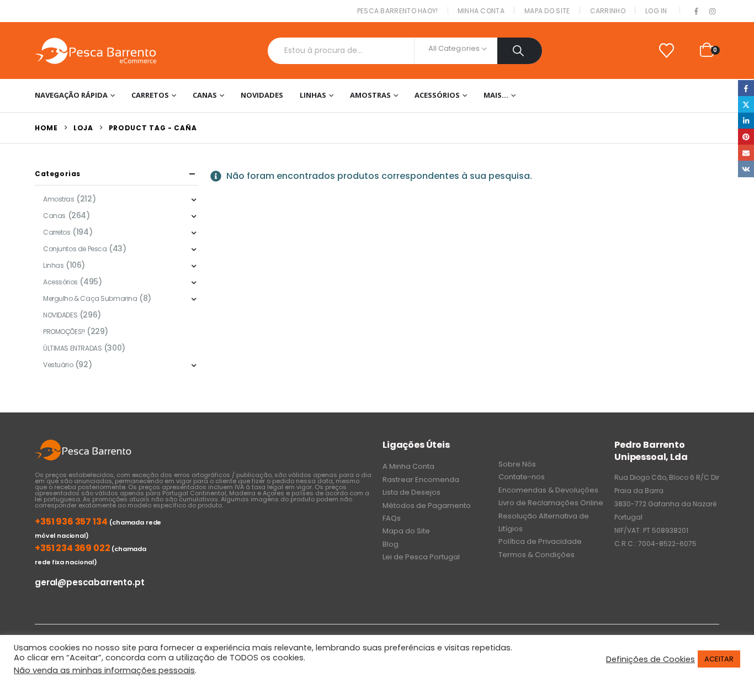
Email (746, 153)
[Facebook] (696, 11)
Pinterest (746, 137)
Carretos (150, 95)
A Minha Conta (408, 466)
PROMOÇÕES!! (63, 331)
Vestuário (58, 364)
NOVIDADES (262, 95)
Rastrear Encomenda (421, 479)
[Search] (519, 51)
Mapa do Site (547, 10)
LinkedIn (746, 121)
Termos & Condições (536, 554)
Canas (205, 95)
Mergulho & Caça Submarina (90, 298)
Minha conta (481, 10)
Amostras (370, 95)
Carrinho (607, 10)
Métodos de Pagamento (427, 505)
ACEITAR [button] (719, 659)
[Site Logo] (95, 50)
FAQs (392, 518)
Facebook (746, 88)
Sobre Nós (517, 464)
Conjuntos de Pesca (75, 248)
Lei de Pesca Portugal (421, 557)
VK (746, 169)
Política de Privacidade (540, 541)
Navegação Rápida (71, 95)
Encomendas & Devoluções (548, 490)
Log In (656, 10)
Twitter (746, 104)
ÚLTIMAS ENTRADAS (72, 348)
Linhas (313, 95)
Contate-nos (521, 477)
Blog (391, 544)
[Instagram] (712, 11)
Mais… (496, 95)
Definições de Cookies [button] (650, 659)
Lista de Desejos (411, 492)
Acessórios (437, 95)
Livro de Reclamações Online (550, 502)
